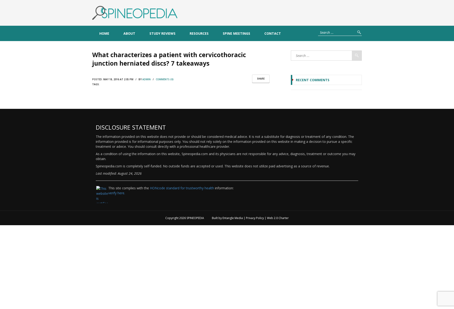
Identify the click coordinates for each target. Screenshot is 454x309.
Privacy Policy (255, 218)
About (129, 33)
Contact (272, 33)
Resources (199, 33)
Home (104, 33)
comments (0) (165, 79)
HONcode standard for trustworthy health (182, 188)
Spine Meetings (236, 33)
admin (146, 79)
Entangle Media (233, 218)
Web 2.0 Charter (278, 218)
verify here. (116, 193)
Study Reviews (162, 33)
